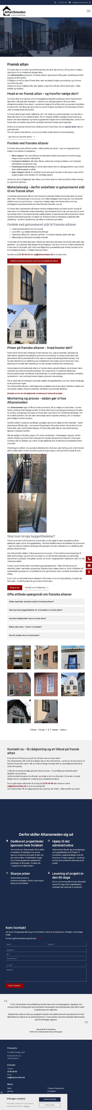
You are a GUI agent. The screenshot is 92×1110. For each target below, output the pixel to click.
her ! (39, 938)
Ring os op (14, 587)
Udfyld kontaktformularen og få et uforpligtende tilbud (34, 261)
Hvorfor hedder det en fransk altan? (24, 635)
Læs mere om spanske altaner (20, 137)
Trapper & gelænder (55, 1088)
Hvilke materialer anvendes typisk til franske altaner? (31, 602)
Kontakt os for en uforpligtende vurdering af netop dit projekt (34, 393)
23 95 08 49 (62, 2)
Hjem (9, 1088)
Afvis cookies (50, 1105)
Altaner (10, 1091)
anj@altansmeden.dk (80, 2)
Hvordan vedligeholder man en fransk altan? (27, 618)
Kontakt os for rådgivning (35, 587)
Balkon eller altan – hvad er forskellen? (25, 627)
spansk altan (70, 127)
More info (26, 1106)
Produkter (51, 1091)
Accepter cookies (50, 1099)
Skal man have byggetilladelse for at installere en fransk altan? (35, 610)
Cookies (2, 1092)
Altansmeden (17, 75)
